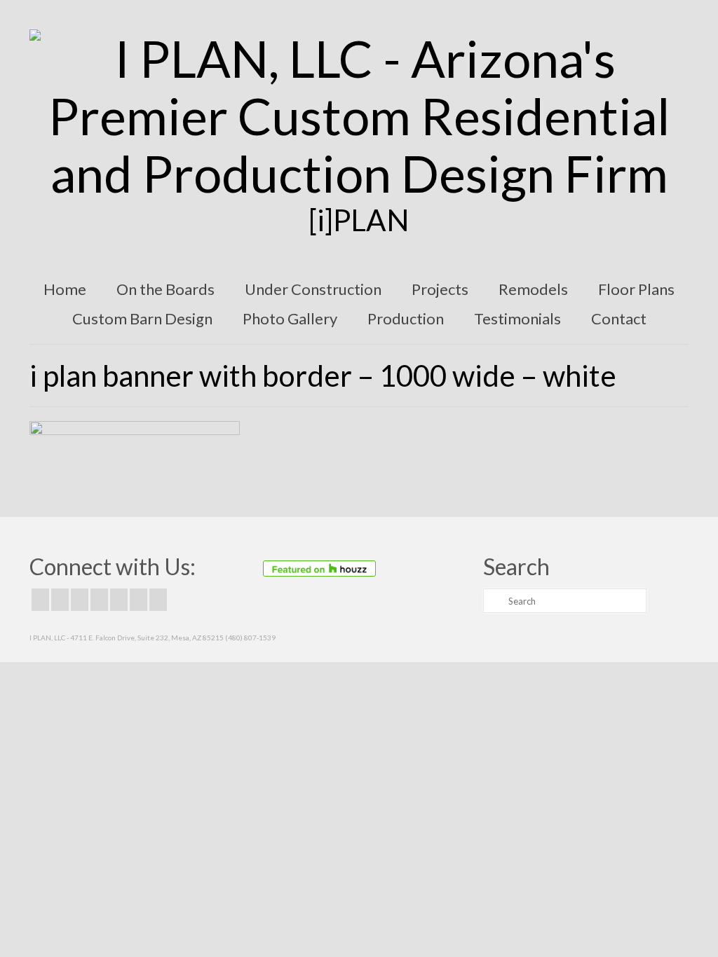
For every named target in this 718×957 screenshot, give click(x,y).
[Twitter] (60, 599)
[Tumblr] (158, 599)
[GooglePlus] (99, 599)
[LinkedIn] (138, 599)
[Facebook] (40, 599)
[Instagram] (79, 599)
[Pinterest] (119, 599)
